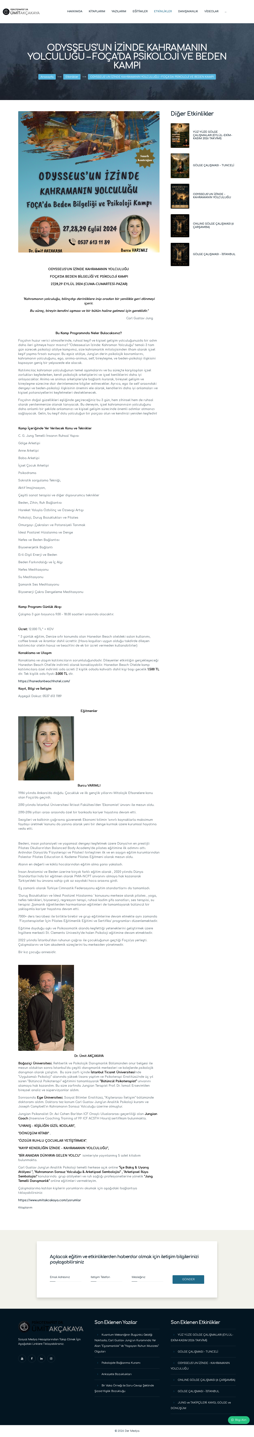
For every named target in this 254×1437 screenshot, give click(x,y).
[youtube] (22, 1358)
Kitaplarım (97, 11)
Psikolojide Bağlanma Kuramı (121, 1363)
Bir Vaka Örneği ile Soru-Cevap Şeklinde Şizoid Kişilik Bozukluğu (124, 1388)
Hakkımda (74, 11)
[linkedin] (41, 1358)
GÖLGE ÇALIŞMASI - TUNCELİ (213, 165)
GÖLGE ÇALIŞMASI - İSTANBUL (214, 254)
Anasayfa (47, 76)
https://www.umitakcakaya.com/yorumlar (49, 1200)
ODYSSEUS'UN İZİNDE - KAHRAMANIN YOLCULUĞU (200, 1366)
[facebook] (32, 1358)
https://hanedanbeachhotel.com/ (44, 681)
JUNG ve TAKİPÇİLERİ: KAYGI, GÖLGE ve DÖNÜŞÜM (201, 1405)
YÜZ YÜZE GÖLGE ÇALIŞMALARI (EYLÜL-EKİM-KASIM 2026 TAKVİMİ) (212, 135)
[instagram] (51, 1358)
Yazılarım (119, 11)
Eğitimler (140, 11)
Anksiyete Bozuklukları (117, 1374)
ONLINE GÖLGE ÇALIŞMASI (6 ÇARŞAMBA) (206, 1380)
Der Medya (132, 1431)
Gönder (188, 1279)
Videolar (211, 11)
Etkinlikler (163, 11)
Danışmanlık (188, 11)
